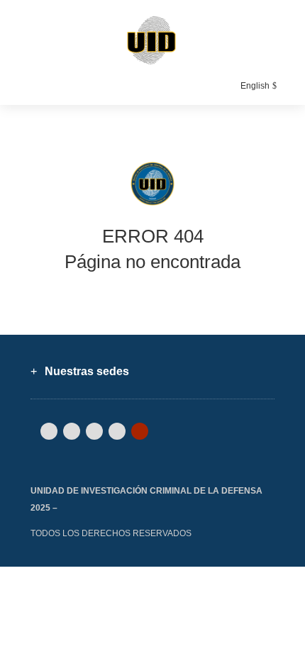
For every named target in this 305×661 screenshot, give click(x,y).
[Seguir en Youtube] (139, 431)
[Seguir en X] (71, 431)
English (255, 86)
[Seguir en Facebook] (48, 431)
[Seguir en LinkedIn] (94, 431)
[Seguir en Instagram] (117, 431)
